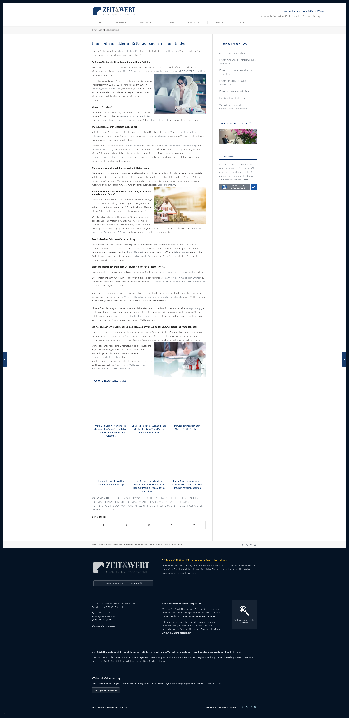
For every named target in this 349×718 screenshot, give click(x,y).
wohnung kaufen (103, 509)
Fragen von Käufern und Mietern (235, 91)
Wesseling (229, 657)
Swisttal (115, 661)
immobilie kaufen (121, 497)
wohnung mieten (166, 497)
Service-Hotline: (304, 10)
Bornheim (182, 657)
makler (143, 501)
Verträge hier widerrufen (105, 690)
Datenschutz (98, 625)
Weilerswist (250, 657)
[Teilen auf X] (126, 525)
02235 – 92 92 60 (103, 612)
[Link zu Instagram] (255, 545)
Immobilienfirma (170, 51)
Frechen (219, 657)
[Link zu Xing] (251, 545)
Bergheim (201, 657)
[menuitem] (303, 11)
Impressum (111, 625)
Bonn (145, 661)
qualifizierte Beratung (102, 149)
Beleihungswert (181, 252)
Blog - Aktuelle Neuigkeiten (105, 29)
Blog (138, 256)
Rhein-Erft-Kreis (123, 657)
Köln (94, 657)
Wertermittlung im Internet (136, 191)
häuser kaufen (158, 501)
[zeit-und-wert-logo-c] (114, 11)
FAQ (147, 256)
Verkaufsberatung (166, 184)
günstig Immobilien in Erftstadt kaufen (176, 271)
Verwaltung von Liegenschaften (135, 116)
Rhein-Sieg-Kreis (140, 657)
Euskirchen (97, 661)
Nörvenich (239, 657)
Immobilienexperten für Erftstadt (108, 157)
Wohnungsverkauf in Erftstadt (106, 88)
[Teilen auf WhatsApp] (149, 525)
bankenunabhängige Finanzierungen (115, 120)
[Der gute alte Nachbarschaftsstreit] (344, 359)
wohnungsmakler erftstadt (139, 505)
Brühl (174, 657)
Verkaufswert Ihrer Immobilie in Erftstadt (181, 277)
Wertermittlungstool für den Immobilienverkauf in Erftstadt (153, 296)
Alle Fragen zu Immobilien (232, 53)
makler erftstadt (179, 501)
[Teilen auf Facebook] (103, 525)
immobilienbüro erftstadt (121, 501)
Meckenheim (136, 661)
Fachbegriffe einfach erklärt (232, 97)
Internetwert (156, 266)
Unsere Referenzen (181, 632)
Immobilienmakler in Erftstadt (135, 62)
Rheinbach (125, 661)
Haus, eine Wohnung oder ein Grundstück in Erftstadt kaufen (165, 326)
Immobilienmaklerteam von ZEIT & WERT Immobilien (179, 71)
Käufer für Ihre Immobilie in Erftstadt (141, 315)
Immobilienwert (135, 252)
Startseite (117, 544)
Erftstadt (153, 657)
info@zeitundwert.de (105, 616)
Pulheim (192, 657)
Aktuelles (128, 544)
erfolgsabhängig (194, 308)
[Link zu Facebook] (243, 545)
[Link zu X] (247, 545)
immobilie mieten (143, 497)
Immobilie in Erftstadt (126, 71)
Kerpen (161, 657)
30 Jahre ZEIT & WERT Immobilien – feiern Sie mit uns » (195, 560)
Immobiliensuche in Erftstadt (106, 357)
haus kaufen (195, 505)
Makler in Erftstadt (127, 51)
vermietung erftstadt (106, 505)
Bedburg (211, 657)
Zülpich (164, 661)
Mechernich (154, 661)
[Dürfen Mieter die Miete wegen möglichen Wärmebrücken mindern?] (5, 359)
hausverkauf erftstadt (171, 505)
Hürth (168, 657)
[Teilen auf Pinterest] (171, 525)
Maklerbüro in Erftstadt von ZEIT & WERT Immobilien (179, 281)
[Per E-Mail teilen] (194, 525)
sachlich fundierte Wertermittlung (180, 145)
